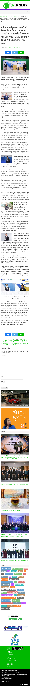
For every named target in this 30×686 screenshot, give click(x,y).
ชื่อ (2, 371)
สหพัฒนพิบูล (21, 595)
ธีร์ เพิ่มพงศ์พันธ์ (21, 582)
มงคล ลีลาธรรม (5, 587)
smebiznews (9, 574)
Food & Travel (10, 654)
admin (18, 47)
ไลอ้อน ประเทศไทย (5, 608)
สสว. (10, 343)
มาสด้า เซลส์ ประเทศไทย (8, 590)
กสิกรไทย (14, 576)
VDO (8, 666)
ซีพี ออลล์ (24, 342)
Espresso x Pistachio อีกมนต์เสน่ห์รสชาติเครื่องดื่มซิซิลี (11, 510)
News (7, 339)
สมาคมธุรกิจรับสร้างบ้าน (7, 595)
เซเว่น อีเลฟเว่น (15, 343)
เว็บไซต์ (3, 382)
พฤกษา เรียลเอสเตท (19, 584)
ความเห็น (3, 355)
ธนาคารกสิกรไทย (13, 579)
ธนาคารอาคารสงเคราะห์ (7, 582)
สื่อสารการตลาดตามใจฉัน (8, 598)
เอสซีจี (23, 603)
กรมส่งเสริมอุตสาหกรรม (15, 342)
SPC (10, 576)
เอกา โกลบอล (17, 603)
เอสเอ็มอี (3, 606)
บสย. (12, 584)
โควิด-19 (17, 606)
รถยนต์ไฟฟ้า (3, 592)
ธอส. (15, 582)
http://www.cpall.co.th (6, 326)
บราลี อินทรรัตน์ (5, 584)
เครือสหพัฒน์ (20, 598)
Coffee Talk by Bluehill (17, 568)
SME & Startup (11, 663)
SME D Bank (18, 574)
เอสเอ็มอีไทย (10, 605)
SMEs (24, 574)
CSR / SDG (10, 665)
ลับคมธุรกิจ (12, 592)
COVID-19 (26, 568)
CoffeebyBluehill (6, 568)
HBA (9, 571)
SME (21, 339)
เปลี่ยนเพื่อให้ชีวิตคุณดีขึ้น (6, 603)
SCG (25, 571)
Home (8, 651)
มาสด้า (12, 587)
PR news (11, 339)
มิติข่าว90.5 (20, 590)
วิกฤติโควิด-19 (4, 343)
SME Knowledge (11, 658)
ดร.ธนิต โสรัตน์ (4, 579)
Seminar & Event (11, 660)
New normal (14, 571)
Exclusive (9, 652)
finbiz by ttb (3, 571)
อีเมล (2, 376)
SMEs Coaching (4, 576)
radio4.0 (20, 571)
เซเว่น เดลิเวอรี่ (12, 345)
